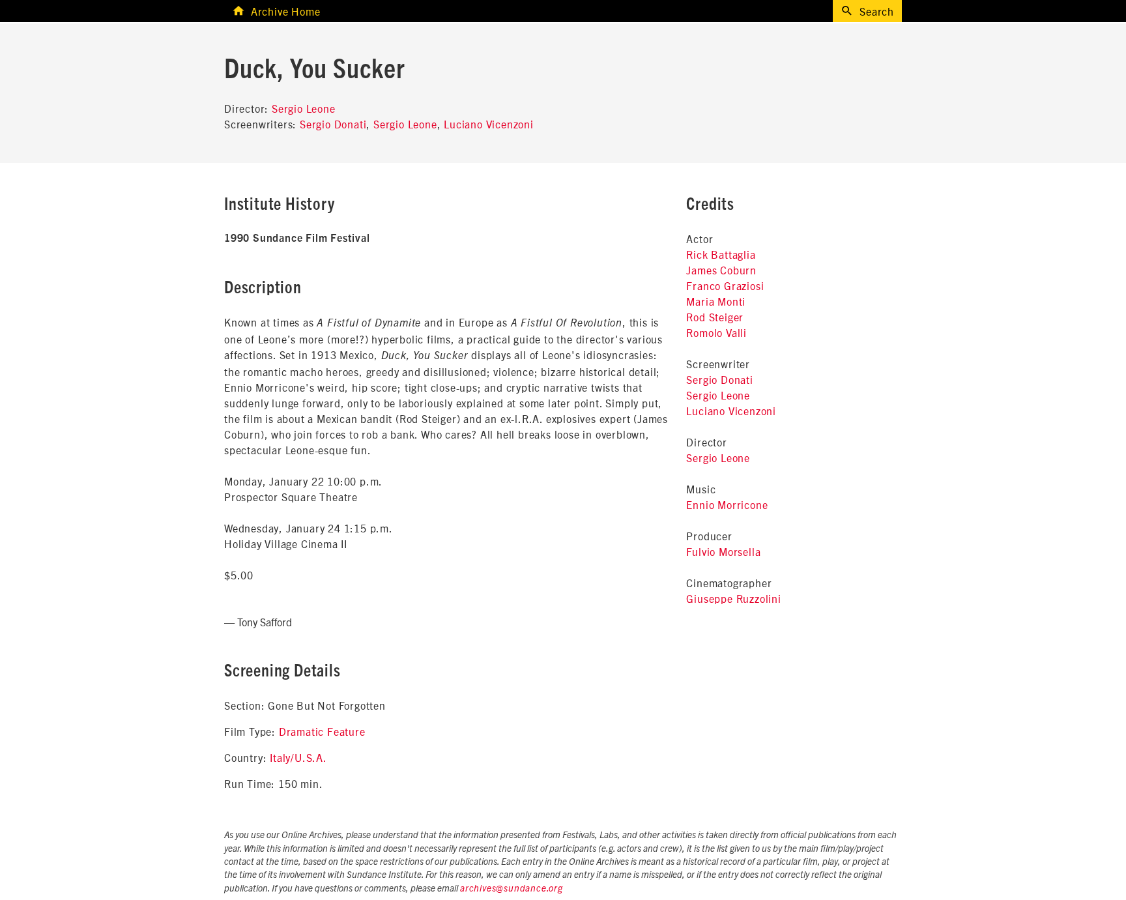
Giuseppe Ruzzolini (733, 598)
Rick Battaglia (720, 254)
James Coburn (721, 269)
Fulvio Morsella (723, 551)
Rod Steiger (714, 316)
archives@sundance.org (511, 888)
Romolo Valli (716, 332)
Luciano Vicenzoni (489, 123)
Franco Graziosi (725, 285)
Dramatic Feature (322, 731)
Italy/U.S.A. (298, 757)
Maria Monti (715, 301)
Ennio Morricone (727, 504)
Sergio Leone (304, 108)
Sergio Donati (333, 123)
